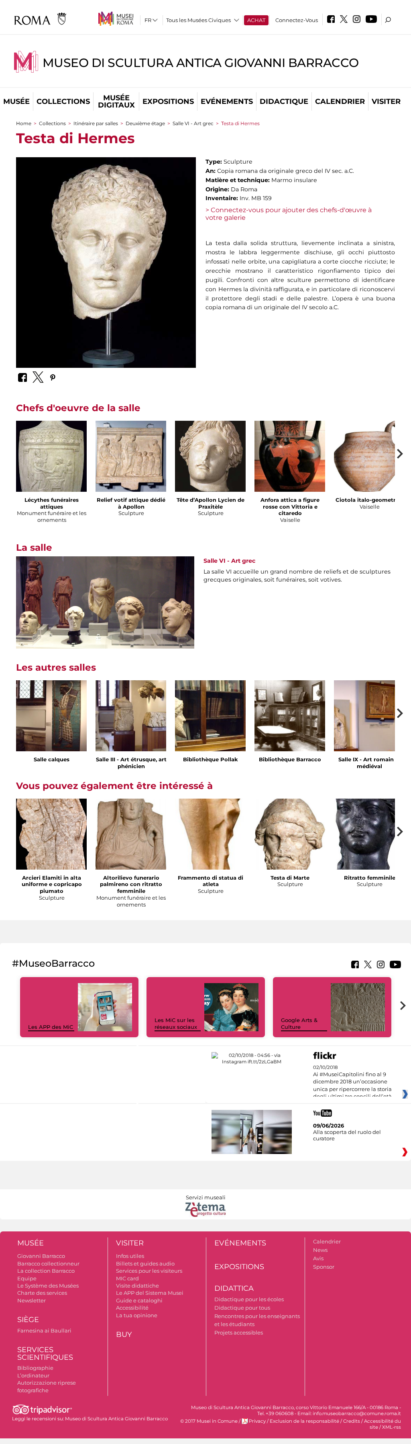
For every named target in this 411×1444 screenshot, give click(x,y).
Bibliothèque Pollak (210, 759)
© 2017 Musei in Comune (209, 1421)
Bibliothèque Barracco (290, 759)
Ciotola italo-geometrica (370, 500)
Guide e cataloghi (139, 1300)
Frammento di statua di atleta (210, 881)
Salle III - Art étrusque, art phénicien (131, 762)
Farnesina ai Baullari (44, 1330)
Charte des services (42, 1293)
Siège (28, 1319)
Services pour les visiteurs (149, 1271)
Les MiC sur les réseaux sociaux (176, 1023)
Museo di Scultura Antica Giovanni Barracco (201, 62)
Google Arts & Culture (299, 1023)
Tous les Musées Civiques (198, 20)
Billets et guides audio (145, 1263)
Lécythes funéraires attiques (51, 503)
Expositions (168, 101)
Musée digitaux (116, 101)
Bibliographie (35, 1368)
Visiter (386, 101)
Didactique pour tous (242, 1307)
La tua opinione (136, 1315)
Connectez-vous (296, 20)
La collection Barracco (46, 1271)
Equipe (27, 1278)
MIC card (127, 1278)
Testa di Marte (290, 877)
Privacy (257, 1421)
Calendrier (340, 101)
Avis (318, 1258)
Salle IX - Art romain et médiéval (369, 762)
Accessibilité (132, 1307)
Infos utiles (130, 1256)
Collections (63, 101)
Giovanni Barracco (41, 1256)
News (320, 1250)
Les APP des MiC (50, 1027)
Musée (16, 101)
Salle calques (51, 759)
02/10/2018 (352, 1082)
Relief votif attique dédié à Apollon (131, 503)
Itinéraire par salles (95, 123)
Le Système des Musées (48, 1285)
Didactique (284, 101)
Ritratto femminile (369, 877)
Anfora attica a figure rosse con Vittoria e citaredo (289, 507)
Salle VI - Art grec (193, 123)
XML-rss (391, 1427)
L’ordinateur (33, 1375)
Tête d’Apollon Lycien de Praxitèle (210, 503)
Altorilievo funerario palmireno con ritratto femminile (131, 884)
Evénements (227, 101)
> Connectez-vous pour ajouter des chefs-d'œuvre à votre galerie (289, 213)
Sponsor (323, 1267)
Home (23, 123)
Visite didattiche (137, 1285)
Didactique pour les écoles (249, 1299)
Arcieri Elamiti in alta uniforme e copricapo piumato (52, 884)
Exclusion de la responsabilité (304, 1421)
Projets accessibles (238, 1332)
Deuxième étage (145, 123)
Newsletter (31, 1300)
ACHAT (256, 20)
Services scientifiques (45, 1353)
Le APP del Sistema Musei (149, 1293)
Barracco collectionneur (48, 1263)
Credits (351, 1421)
